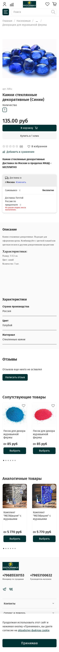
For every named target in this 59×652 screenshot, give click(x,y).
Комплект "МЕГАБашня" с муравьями (12, 516)
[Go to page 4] (10, 460)
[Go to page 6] (15, 460)
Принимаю (29, 643)
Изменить (21, 182)
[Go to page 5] (12, 460)
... (37, 20)
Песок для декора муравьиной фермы (14, 434)
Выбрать (15, 450)
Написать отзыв (15, 377)
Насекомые (24, 20)
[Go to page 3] (8, 460)
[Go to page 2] (5, 460)
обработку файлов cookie (33, 630)
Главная (7, 20)
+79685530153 (13, 575)
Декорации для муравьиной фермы (24, 24)
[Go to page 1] (3, 460)
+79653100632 (41, 575)
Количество (9, 105)
